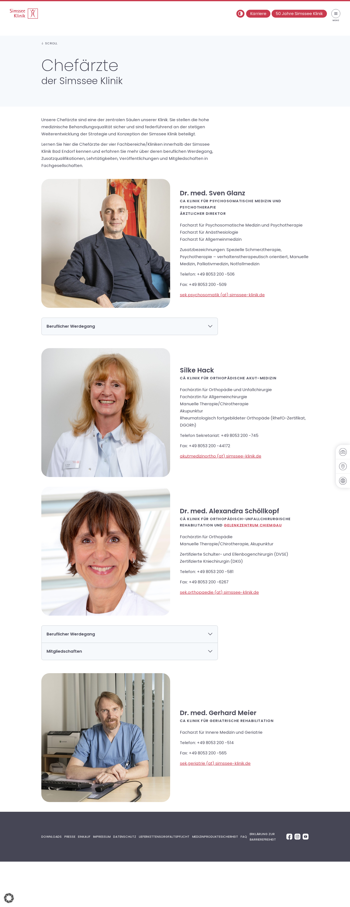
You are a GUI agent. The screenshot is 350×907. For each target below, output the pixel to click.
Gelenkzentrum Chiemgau (253, 525)
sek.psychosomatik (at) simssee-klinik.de (222, 295)
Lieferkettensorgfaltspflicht (164, 836)
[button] (9, 898)
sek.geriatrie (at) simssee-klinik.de (215, 763)
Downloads (51, 836)
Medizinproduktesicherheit (215, 836)
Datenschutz (124, 836)
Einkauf (84, 836)
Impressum (102, 836)
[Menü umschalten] (335, 13)
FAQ (244, 836)
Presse (70, 836)
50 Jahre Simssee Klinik (299, 13)
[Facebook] (289, 836)
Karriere (258, 13)
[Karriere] (343, 452)
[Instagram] (298, 836)
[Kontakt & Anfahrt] (343, 466)
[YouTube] (306, 836)
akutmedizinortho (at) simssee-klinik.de (220, 456)
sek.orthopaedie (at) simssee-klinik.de (219, 592)
